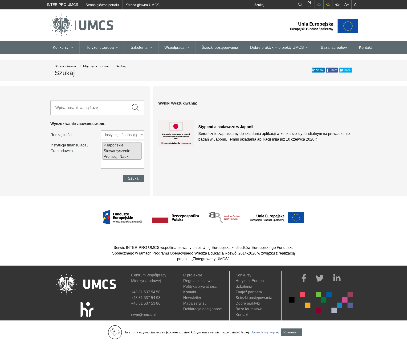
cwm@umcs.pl (143, 315)
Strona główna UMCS (142, 5)
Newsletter (192, 298)
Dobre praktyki (248, 303)
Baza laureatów (334, 47)
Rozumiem (291, 332)
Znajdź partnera (249, 292)
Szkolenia (139, 47)
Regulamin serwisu (199, 281)
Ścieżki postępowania (219, 47)
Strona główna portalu (102, 5)
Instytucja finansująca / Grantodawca (69, 148)
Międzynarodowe (96, 66)
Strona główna (65, 66)
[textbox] (103, 164)
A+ (346, 5)
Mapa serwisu (195, 303)
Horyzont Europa (250, 281)
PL (309, 3)
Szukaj (133, 178)
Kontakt (365, 47)
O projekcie (192, 275)
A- (356, 5)
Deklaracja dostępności (203, 309)
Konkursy (61, 47)
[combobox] (122, 155)
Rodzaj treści (61, 135)
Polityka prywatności (200, 286)
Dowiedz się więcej (265, 332)
